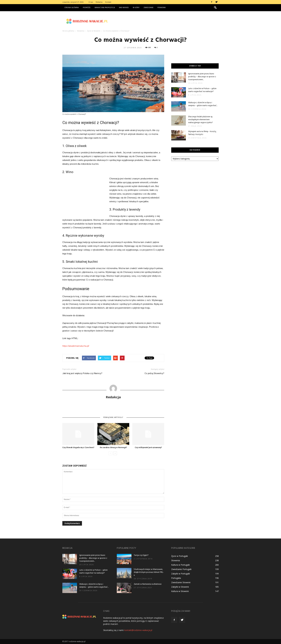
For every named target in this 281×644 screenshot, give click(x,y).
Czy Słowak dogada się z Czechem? (78, 447)
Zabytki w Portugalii (180, 573)
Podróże (86, 7)
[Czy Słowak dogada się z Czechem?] (78, 434)
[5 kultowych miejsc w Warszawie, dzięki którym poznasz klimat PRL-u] (124, 573)
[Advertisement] (165, 21)
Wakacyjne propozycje (105, 7)
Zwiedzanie (148, 7)
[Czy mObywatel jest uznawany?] (148, 434)
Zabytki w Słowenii (180, 586)
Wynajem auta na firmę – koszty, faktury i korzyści (202, 133)
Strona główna (71, 7)
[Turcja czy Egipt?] (124, 559)
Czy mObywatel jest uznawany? (148, 447)
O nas (91, 2)
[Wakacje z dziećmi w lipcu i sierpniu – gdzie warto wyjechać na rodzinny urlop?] (178, 106)
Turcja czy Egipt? (141, 555)
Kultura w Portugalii (180, 564)
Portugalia (176, 578)
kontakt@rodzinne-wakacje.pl (138, 630)
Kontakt (108, 2)
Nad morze (124, 7)
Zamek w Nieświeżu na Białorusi (147, 584)
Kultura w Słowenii (180, 591)
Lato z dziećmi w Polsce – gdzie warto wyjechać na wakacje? (202, 90)
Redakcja (113, 397)
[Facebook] (211, 2)
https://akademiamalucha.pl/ (75, 346)
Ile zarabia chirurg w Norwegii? (113, 447)
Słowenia (175, 560)
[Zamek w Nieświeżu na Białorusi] (124, 588)
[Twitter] (216, 2)
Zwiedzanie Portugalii (181, 569)
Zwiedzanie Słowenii (180, 582)
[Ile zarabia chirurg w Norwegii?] (113, 434)
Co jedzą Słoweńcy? (154, 373)
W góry (136, 7)
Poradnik (161, 7)
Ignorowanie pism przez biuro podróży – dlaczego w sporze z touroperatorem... (202, 76)
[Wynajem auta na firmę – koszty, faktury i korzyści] (178, 135)
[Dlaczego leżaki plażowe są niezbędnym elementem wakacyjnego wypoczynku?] (178, 120)
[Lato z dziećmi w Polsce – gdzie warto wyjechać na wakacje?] (178, 92)
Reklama (99, 2)
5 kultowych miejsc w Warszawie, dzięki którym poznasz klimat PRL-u (149, 572)
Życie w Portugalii (179, 556)
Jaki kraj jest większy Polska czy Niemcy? (82, 373)
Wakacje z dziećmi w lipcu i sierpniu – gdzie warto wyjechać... (202, 104)
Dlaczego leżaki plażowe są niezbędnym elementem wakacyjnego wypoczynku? (200, 119)
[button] (215, 7)
